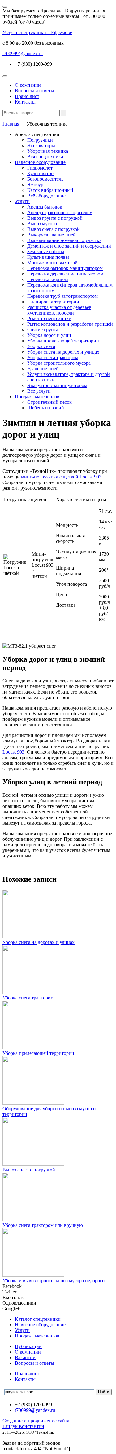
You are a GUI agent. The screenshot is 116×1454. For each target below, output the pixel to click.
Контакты (25, 101)
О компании (28, 85)
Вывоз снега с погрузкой (53, 229)
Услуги (22, 201)
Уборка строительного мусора (59, 363)
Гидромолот (40, 167)
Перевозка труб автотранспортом (62, 296)
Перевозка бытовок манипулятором (65, 268)
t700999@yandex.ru (22, 53)
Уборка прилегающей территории (63, 340)
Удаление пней (43, 368)
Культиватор (40, 173)
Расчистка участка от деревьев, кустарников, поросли (60, 310)
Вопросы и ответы (34, 90)
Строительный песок (49, 402)
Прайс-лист (27, 96)
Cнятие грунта (42, 329)
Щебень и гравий (45, 407)
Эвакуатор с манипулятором (57, 385)
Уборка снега (41, 346)
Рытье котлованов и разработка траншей (70, 324)
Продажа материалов (37, 396)
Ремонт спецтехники (49, 318)
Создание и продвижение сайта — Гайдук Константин (38, 1423)
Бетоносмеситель (45, 179)
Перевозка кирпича (47, 279)
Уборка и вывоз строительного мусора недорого (53, 1280)
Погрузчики (40, 140)
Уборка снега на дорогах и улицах (63, 352)
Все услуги (39, 391)
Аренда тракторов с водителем (59, 212)
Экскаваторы (41, 145)
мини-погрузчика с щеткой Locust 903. (62, 476)
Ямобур (35, 184)
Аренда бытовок (44, 206)
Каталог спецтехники (38, 1319)
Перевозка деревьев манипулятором (65, 273)
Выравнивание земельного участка (64, 240)
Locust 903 (13, 752)
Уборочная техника (47, 151)
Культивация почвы (48, 257)
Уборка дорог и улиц (49, 335)
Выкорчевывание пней (51, 234)
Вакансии (25, 1357)
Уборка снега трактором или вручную (42, 1225)
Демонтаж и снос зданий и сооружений (69, 246)
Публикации (28, 1346)
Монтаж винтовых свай (52, 262)
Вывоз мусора (42, 223)
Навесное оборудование (40, 162)
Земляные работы (45, 251)
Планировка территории (53, 301)
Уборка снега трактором (52, 357)
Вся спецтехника (45, 156)
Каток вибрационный (50, 190)
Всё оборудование (46, 195)
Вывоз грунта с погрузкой (55, 218)
